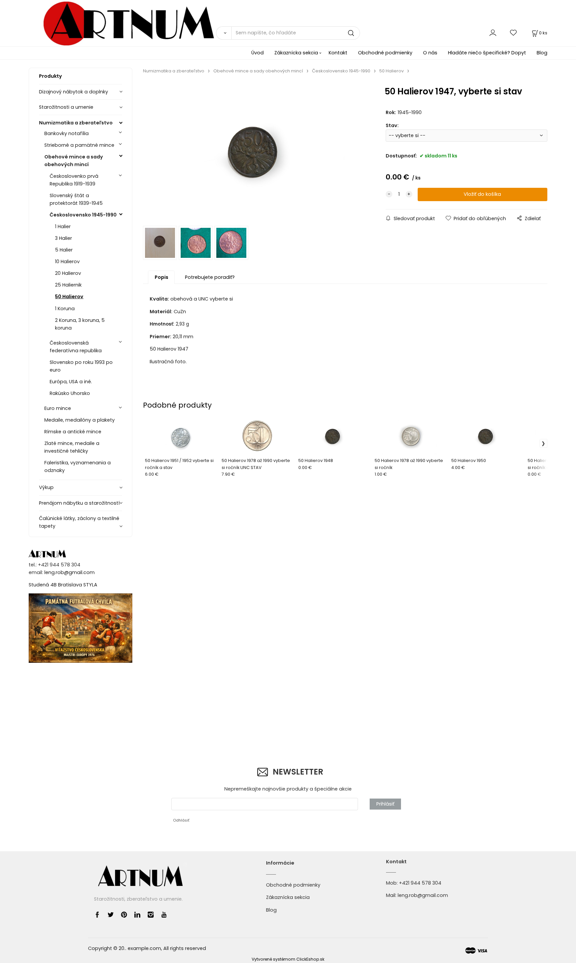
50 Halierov (69, 296)
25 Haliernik (68, 285)
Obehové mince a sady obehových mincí (73, 160)
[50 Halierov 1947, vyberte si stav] (254, 151)
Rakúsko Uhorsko (70, 393)
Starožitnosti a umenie (66, 107)
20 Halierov (68, 273)
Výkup (46, 487)
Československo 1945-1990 (83, 214)
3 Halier (63, 238)
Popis (161, 277)
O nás (430, 52)
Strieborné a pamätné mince (79, 145)
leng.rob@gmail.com (69, 572)
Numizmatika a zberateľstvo (76, 122)
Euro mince (57, 408)
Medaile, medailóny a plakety (79, 420)
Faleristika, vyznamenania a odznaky (77, 466)
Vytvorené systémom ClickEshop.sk (288, 959)
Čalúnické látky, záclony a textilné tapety (79, 522)
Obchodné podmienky (385, 52)
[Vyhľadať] (223, 33)
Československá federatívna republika (76, 347)
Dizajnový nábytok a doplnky (73, 91)
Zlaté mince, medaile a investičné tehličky (71, 447)
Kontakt (338, 52)
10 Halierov (67, 261)
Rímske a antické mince (72, 431)
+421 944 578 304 (420, 883)
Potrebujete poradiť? (210, 277)
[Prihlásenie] (493, 33)
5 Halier (64, 250)
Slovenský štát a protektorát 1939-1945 (76, 199)
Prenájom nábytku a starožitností (79, 503)
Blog (542, 52)
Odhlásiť (181, 820)
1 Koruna (65, 308)
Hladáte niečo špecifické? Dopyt (487, 52)
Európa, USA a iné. (71, 381)
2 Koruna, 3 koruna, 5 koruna (80, 324)
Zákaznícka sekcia (296, 52)
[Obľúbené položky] (513, 33)
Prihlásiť (385, 804)
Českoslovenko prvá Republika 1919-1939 (74, 180)
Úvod (257, 52)
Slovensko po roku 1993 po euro (81, 366)
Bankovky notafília (66, 133)
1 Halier (63, 226)
